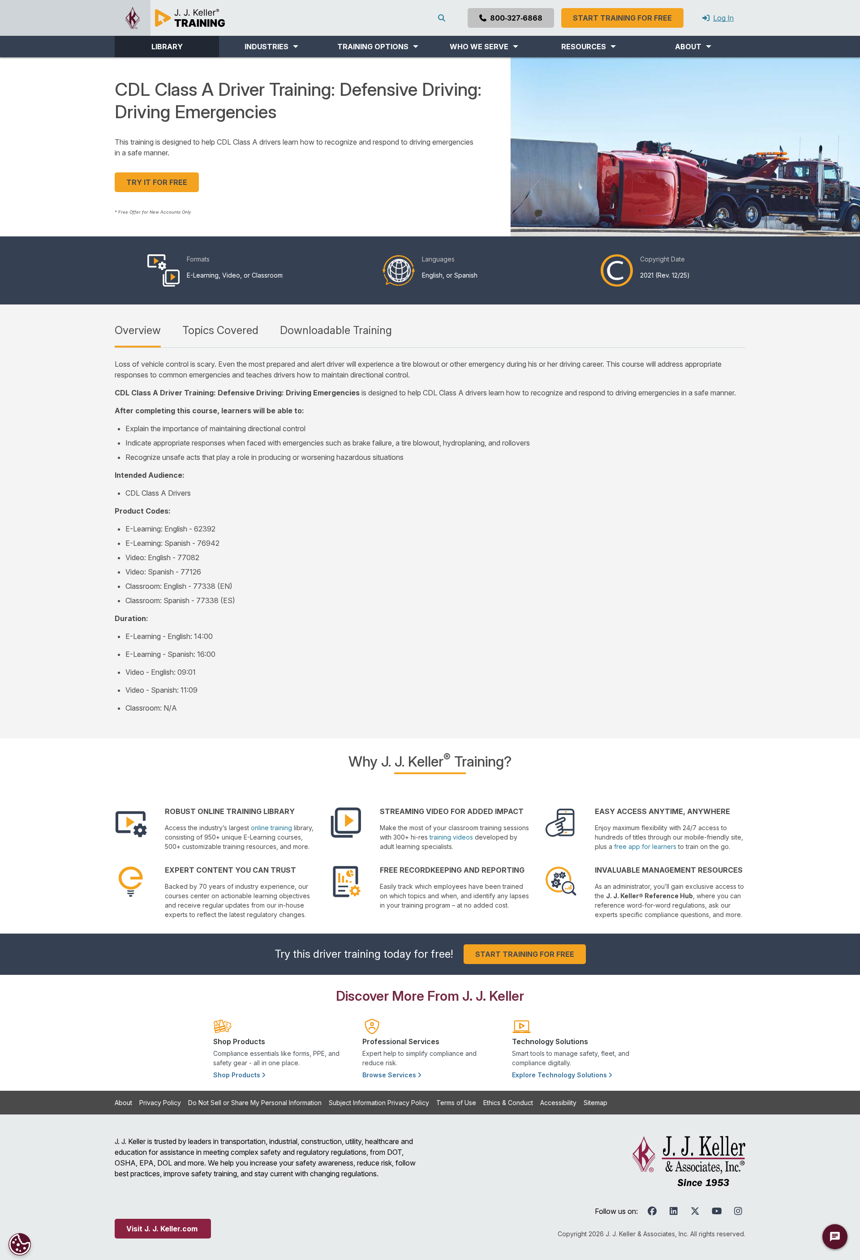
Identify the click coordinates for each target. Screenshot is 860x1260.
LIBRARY (167, 46)
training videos (451, 837)
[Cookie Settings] (20, 1244)
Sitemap (595, 1102)
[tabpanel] (430, 536)
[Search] (443, 18)
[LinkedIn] (673, 1211)
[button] (271, 46)
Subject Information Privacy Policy (379, 1102)
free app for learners (645, 846)
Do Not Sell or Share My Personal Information (255, 1102)
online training (271, 827)
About (123, 1102)
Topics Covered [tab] (220, 330)
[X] (695, 1211)
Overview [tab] (138, 330)
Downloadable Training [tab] (336, 330)
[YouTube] (717, 1211)
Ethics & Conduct (508, 1102)
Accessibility (558, 1102)
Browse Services (390, 1075)
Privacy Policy (160, 1102)
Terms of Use (456, 1102)
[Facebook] (652, 1211)
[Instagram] (738, 1211)
